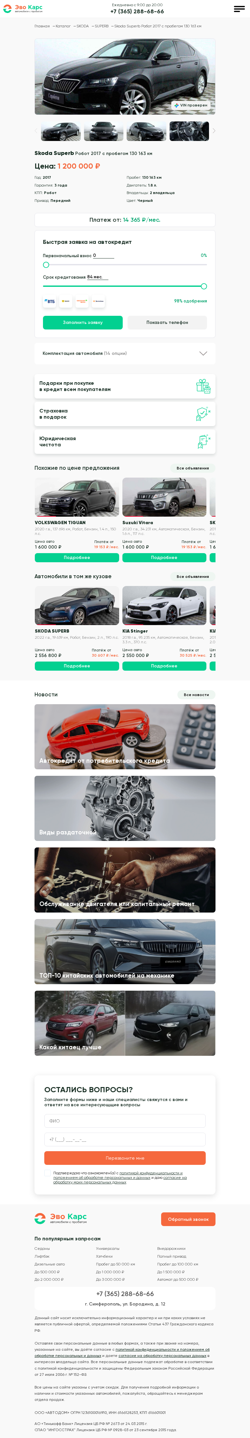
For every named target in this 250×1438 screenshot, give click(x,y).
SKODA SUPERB (52, 631)
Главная (43, 26)
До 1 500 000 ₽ (171, 1272)
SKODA (83, 26)
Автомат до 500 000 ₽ (177, 1279)
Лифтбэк (42, 1256)
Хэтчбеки (104, 1256)
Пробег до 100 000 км (177, 1264)
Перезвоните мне (125, 1158)
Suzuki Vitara (137, 522)
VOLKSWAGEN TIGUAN (60, 522)
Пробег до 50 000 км (115, 1264)
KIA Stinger (135, 631)
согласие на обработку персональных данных (162, 1355)
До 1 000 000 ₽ (110, 1272)
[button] (214, 130)
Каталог (64, 26)
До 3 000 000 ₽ (110, 1279)
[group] (125, 76)
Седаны (42, 1249)
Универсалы (107, 1249)
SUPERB (102, 26)
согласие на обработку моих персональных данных (120, 1179)
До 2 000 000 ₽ (49, 1279)
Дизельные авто (50, 1264)
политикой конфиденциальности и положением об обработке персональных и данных (118, 1175)
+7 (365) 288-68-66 (137, 11)
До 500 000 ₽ (47, 1272)
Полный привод (171, 1256)
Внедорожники (171, 1249)
